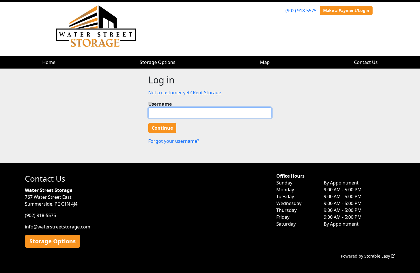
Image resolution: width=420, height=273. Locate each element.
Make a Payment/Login (346, 10)
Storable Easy (377, 256)
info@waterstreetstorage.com (57, 227)
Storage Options (157, 62)
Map (265, 62)
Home (48, 62)
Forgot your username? (173, 141)
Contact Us (366, 62)
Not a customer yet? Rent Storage (184, 92)
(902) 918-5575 (301, 10)
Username (160, 104)
